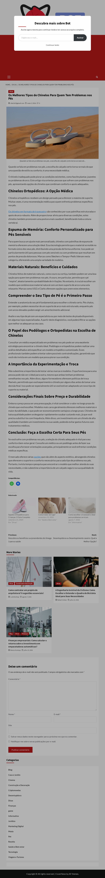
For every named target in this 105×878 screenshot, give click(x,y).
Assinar (80, 37)
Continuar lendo (52, 45)
